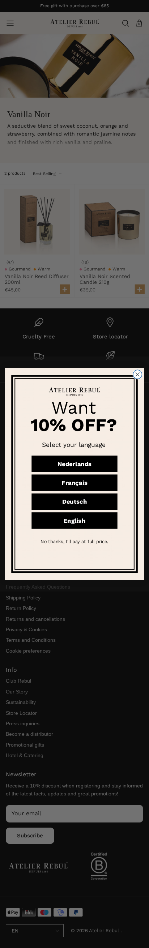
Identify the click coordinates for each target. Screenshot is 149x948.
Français (74, 482)
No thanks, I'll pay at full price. (74, 541)
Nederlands (75, 463)
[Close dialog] (137, 374)
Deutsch (74, 501)
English (74, 520)
